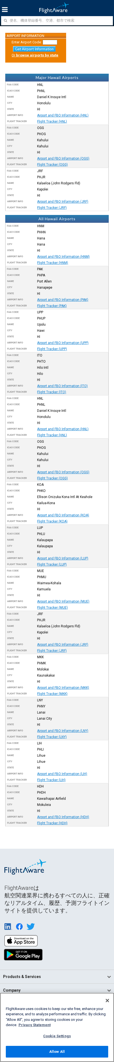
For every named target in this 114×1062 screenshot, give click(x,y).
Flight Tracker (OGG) (52, 165)
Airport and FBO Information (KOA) (63, 515)
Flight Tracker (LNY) (52, 737)
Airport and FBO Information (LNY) (62, 731)
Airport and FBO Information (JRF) (62, 202)
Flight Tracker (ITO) (51, 392)
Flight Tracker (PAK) (52, 306)
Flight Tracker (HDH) (52, 823)
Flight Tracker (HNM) (52, 263)
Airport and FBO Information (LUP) (62, 558)
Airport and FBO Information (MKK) (63, 688)
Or (35, 55)
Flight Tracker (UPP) (52, 349)
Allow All (57, 1051)
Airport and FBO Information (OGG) (63, 158)
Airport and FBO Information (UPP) (63, 343)
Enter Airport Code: (27, 42)
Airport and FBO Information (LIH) (62, 774)
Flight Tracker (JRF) (52, 208)
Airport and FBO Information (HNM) (63, 257)
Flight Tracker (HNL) (52, 121)
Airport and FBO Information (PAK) (62, 300)
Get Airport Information (34, 49)
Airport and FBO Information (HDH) (63, 817)
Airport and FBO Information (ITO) (62, 386)
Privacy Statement (35, 1025)
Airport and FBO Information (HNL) (63, 115)
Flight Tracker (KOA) (52, 521)
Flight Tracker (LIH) (51, 780)
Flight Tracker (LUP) (52, 564)
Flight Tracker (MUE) (52, 608)
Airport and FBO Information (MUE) (63, 601)
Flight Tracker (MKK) (52, 694)
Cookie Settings (57, 1036)
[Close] (107, 1000)
